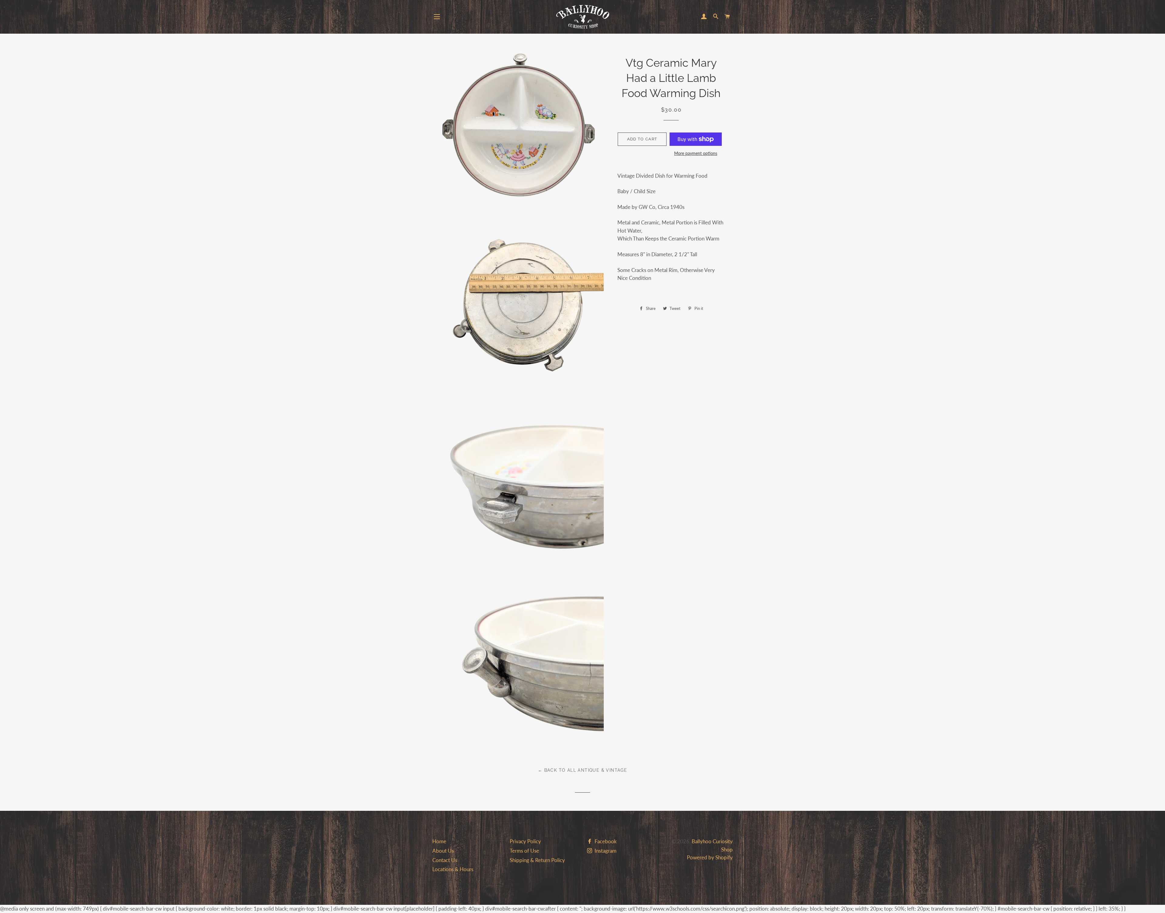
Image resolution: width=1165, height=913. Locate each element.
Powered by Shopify (710, 857)
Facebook (605, 841)
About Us (443, 851)
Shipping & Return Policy (537, 860)
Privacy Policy (525, 841)
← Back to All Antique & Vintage (582, 770)
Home (439, 841)
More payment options (695, 153)
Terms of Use (524, 851)
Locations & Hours (452, 869)
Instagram (604, 851)
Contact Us (444, 860)
